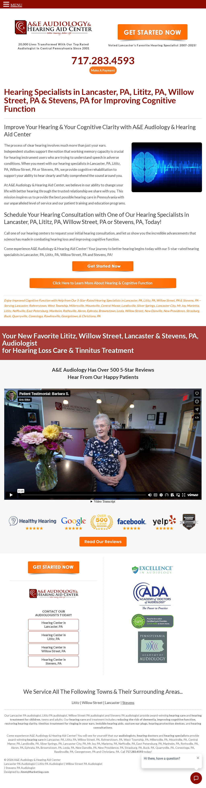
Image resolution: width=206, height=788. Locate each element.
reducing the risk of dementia (136, 719)
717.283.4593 (103, 60)
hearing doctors (147, 735)
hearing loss (59, 239)
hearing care (177, 715)
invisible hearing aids (110, 723)
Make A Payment (103, 70)
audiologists (127, 735)
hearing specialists (176, 735)
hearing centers (38, 233)
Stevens (128, 703)
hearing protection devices (167, 723)
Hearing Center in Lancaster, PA (53, 624)
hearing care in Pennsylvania (95, 197)
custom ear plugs (136, 723)
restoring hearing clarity (21, 723)
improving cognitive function (176, 719)
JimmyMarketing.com (34, 771)
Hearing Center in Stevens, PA (53, 661)
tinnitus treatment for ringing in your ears (66, 723)
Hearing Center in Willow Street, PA (53, 649)
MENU (16, 5)
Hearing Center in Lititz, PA (53, 637)
